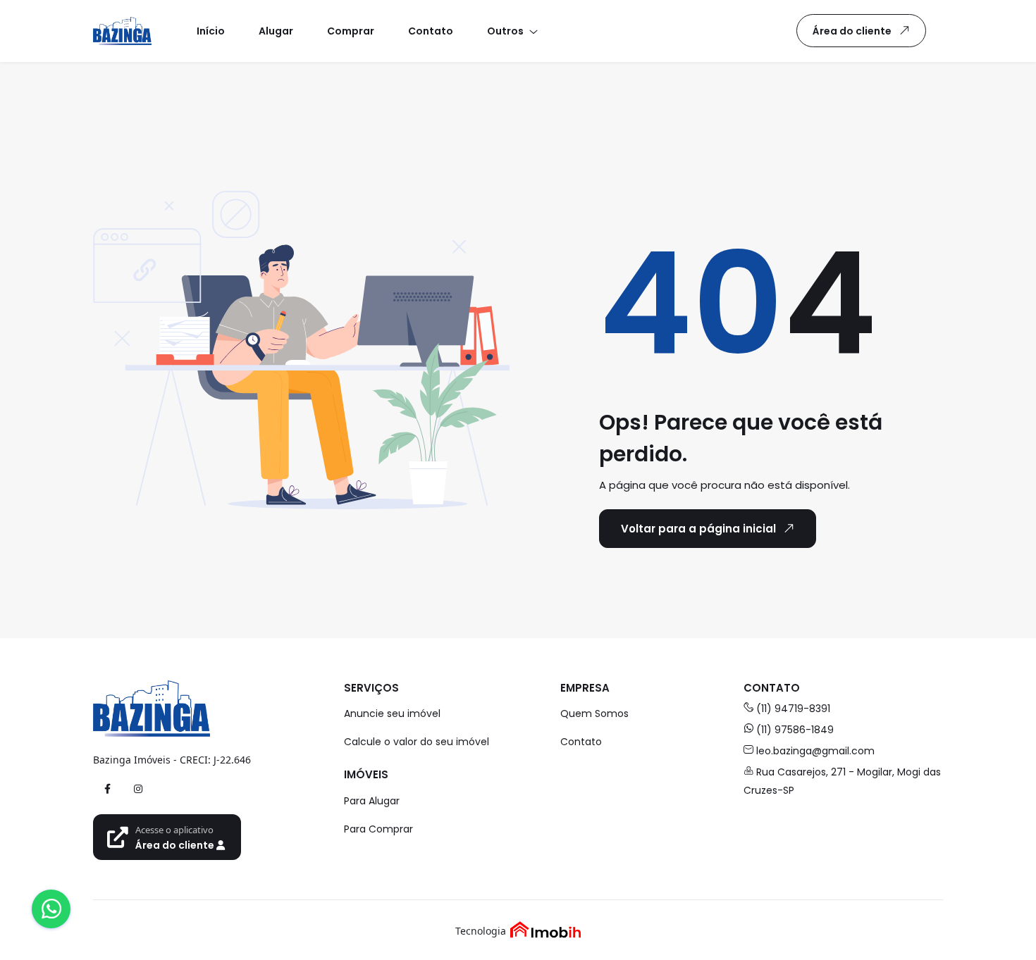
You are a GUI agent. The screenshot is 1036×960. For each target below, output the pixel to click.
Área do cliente (852, 31)
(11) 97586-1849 (795, 730)
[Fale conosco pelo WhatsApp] (51, 909)
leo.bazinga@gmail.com (815, 751)
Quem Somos (594, 713)
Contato (581, 742)
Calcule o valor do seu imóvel (416, 742)
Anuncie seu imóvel (392, 713)
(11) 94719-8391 (793, 709)
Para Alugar (372, 801)
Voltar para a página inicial (698, 528)
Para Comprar (378, 829)
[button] (511, 30)
